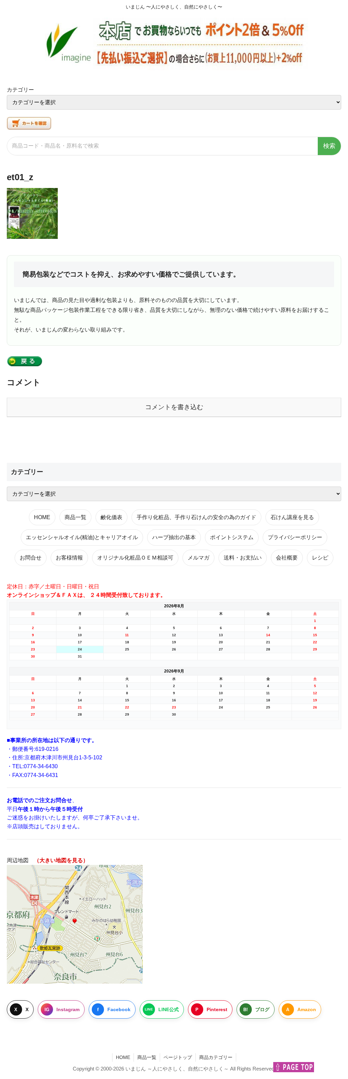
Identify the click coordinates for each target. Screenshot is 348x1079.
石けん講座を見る (292, 517)
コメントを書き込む (174, 407)
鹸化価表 (111, 517)
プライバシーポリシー (295, 537)
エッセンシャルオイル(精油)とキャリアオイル (82, 537)
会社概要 (287, 558)
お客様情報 (69, 558)
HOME (42, 517)
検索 (329, 146)
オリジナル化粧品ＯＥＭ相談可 (135, 558)
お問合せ (30, 558)
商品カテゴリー (215, 1057)
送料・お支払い (243, 558)
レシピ (320, 558)
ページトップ (177, 1057)
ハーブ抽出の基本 (174, 537)
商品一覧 (75, 517)
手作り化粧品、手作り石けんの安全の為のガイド (196, 517)
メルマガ (198, 558)
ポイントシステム (232, 537)
